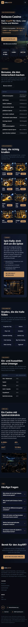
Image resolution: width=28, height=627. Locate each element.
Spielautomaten (5, 585)
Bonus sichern (7, 86)
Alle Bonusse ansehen (10, 44)
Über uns (3, 599)
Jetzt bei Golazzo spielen (14, 556)
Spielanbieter (4, 588)
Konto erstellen (9, 39)
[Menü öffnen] (25, 2)
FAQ (2, 597)
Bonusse (3, 583)
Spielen (9, 173)
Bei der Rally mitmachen (10, 274)
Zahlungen (4, 590)
